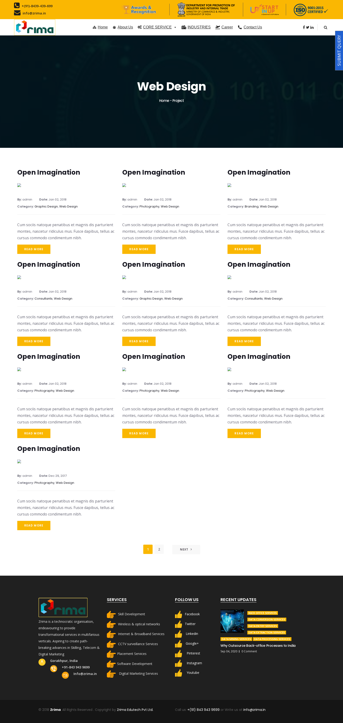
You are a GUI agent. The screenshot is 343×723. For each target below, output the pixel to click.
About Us (125, 27)
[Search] (325, 27)
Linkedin (192, 633)
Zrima (55, 709)
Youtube (193, 672)
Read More (34, 249)
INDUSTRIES (199, 27)
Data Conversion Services (266, 619)
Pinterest (193, 653)
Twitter (190, 624)
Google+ (192, 643)
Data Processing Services (272, 639)
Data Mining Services (236, 639)
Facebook (192, 614)
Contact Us (253, 27)
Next (184, 549)
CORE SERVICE (157, 27)
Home (103, 27)
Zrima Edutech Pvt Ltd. (135, 709)
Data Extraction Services (266, 632)
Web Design (68, 206)
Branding (252, 206)
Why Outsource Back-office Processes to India (258, 645)
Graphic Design (46, 206)
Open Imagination (48, 172)
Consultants (43, 298)
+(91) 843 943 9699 (203, 709)
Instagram (194, 663)
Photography (149, 206)
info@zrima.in (254, 709)
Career (227, 27)
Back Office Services (262, 613)
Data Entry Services (262, 626)
